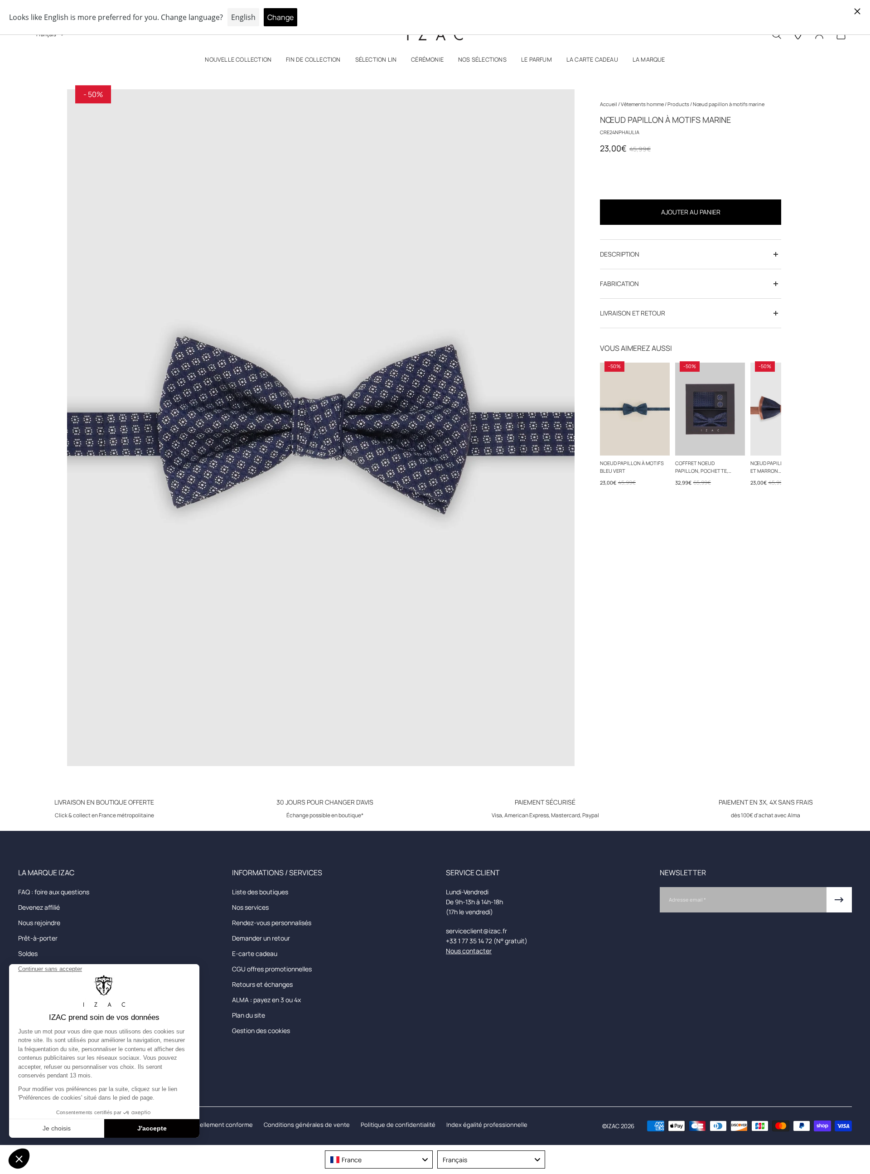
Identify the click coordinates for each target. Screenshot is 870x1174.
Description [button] (619, 254)
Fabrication (619, 283)
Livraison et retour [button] (632, 313)
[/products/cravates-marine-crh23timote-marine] (710, 409)
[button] (238, 61)
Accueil (609, 104)
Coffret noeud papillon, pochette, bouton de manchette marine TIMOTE (704, 467)
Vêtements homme (643, 104)
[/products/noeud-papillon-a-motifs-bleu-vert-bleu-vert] (635, 409)
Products (678, 104)
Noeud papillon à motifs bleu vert (632, 467)
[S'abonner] (839, 899)
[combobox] (379, 1159)
